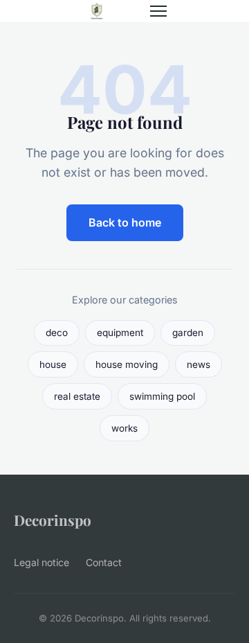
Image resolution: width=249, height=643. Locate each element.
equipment (120, 332)
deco (57, 332)
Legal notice (41, 562)
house (52, 364)
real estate (77, 396)
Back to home (125, 222)
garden (187, 332)
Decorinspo (52, 519)
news (198, 364)
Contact (104, 562)
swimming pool (162, 396)
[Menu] (158, 11)
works (124, 428)
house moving (126, 364)
